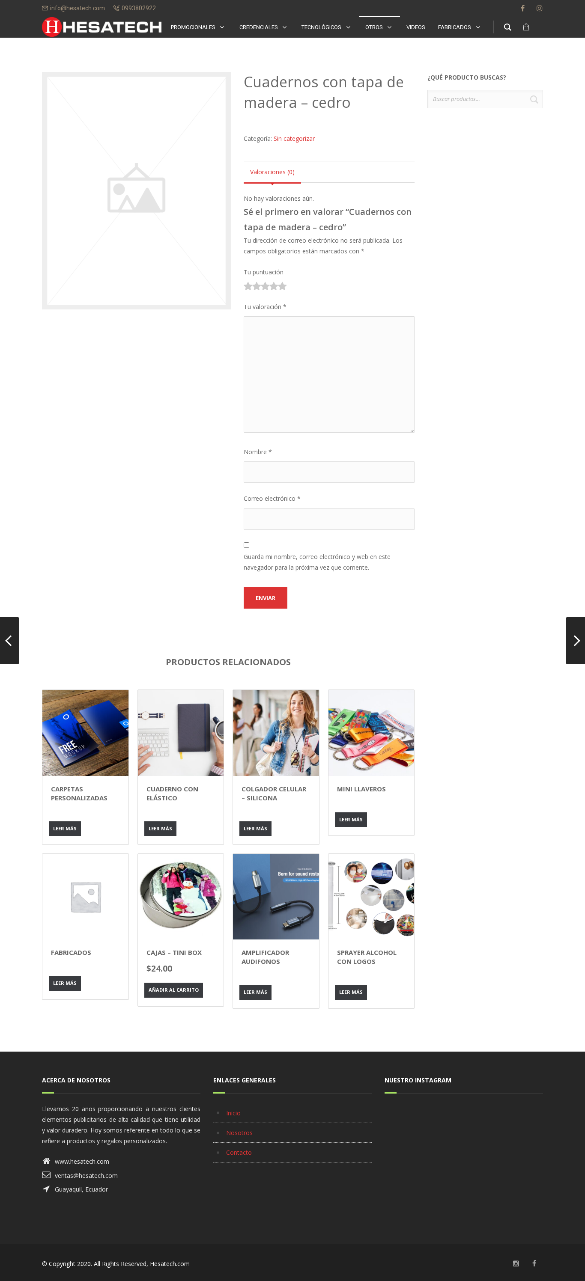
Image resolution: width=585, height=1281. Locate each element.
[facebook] (522, 8)
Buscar (534, 99)
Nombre (258, 452)
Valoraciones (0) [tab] (272, 172)
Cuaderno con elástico (172, 793)
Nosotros (239, 1133)
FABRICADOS (71, 952)
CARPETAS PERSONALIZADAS (79, 793)
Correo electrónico (272, 498)
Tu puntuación (264, 272)
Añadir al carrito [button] (174, 990)
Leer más (65, 828)
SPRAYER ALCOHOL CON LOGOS (367, 957)
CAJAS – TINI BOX (174, 952)
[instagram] (539, 8)
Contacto (239, 1152)
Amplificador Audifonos (265, 957)
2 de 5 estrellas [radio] (252, 287)
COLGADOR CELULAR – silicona (274, 793)
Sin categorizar (294, 138)
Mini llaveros (361, 789)
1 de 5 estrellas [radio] (248, 287)
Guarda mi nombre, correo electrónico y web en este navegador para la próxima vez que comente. (317, 562)
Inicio (233, 1113)
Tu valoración (265, 307)
